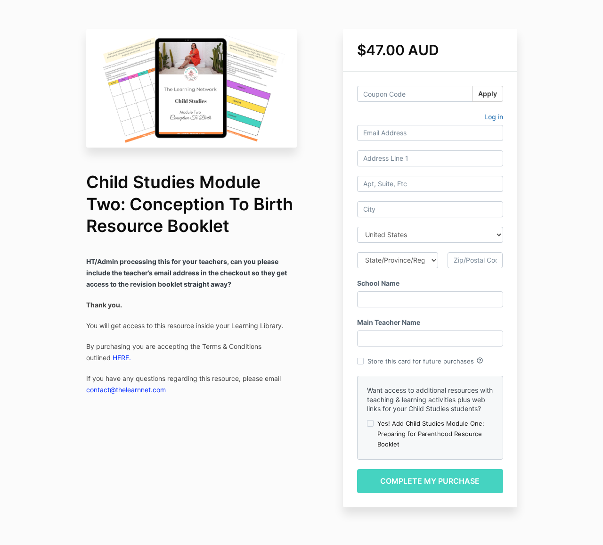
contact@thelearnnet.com (126, 390)
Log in (493, 117)
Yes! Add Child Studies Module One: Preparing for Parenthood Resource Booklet (430, 434)
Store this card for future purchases (425, 360)
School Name (378, 283)
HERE (121, 358)
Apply (487, 94)
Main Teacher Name (388, 322)
